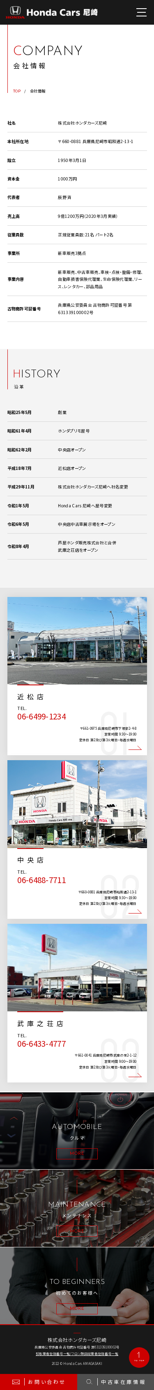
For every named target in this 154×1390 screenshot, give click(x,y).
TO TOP (139, 1361)
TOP (17, 91)
